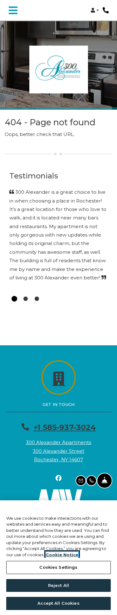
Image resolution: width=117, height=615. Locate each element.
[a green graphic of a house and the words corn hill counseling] (58, 69)
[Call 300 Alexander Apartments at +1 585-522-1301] (106, 10)
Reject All (58, 585)
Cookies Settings (58, 567)
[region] (58, 557)
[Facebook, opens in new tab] (58, 478)
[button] (95, 10)
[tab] (14, 299)
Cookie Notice (62, 554)
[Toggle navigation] (13, 10)
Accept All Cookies (58, 603)
